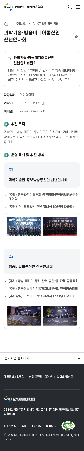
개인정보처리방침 (14, 376)
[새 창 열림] (68, 426)
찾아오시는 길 (65, 376)
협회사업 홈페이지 (17, 358)
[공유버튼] (76, 36)
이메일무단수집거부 (40, 376)
